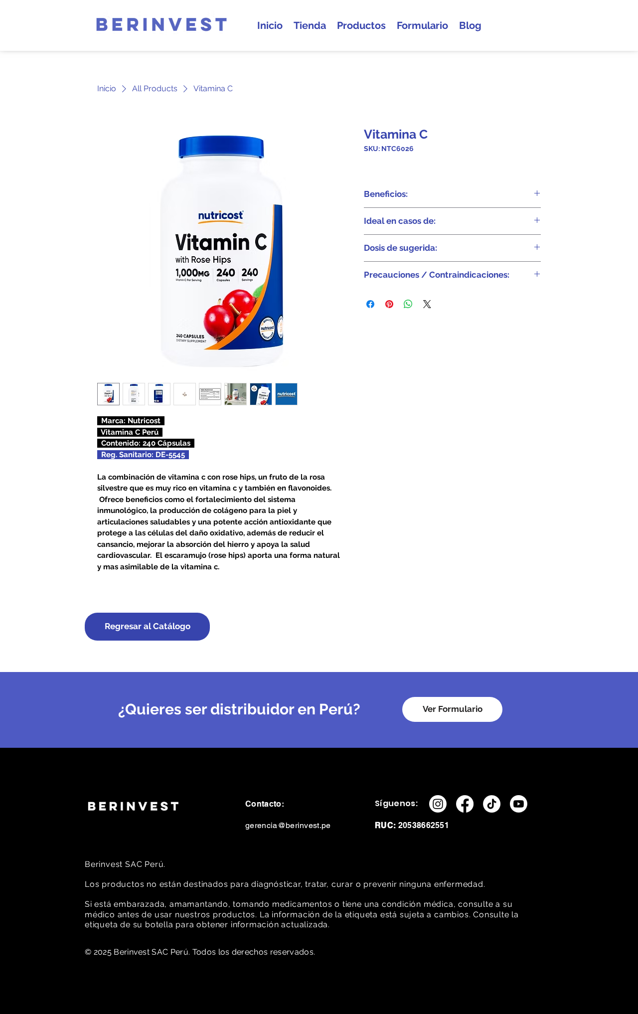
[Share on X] (427, 304)
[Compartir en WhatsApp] (408, 304)
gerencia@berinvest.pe (288, 825)
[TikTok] (491, 804)
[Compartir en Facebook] (370, 304)
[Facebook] (465, 804)
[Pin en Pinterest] (389, 304)
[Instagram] (438, 804)
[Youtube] (518, 804)
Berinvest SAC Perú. (126, 864)
